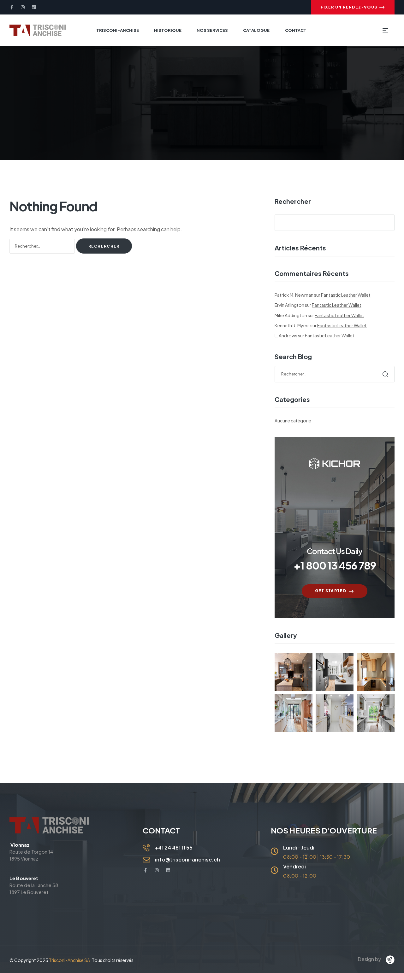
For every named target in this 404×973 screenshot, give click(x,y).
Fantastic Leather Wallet (346, 295)
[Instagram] (23, 7)
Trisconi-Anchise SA (69, 960)
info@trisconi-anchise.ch (187, 859)
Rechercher (293, 201)
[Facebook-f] (11, 7)
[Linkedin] (34, 7)
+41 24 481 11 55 (174, 847)
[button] (353, 7)
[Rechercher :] (42, 245)
